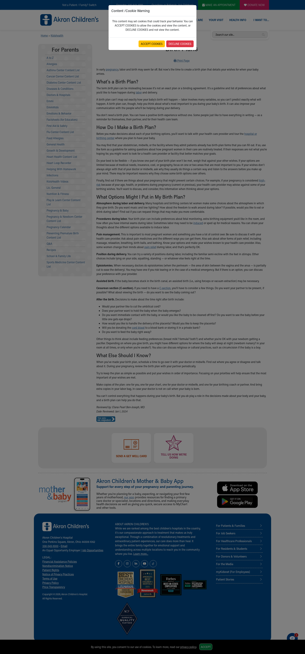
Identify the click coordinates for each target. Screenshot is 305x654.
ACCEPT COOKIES (152, 44)
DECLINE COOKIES (180, 44)
